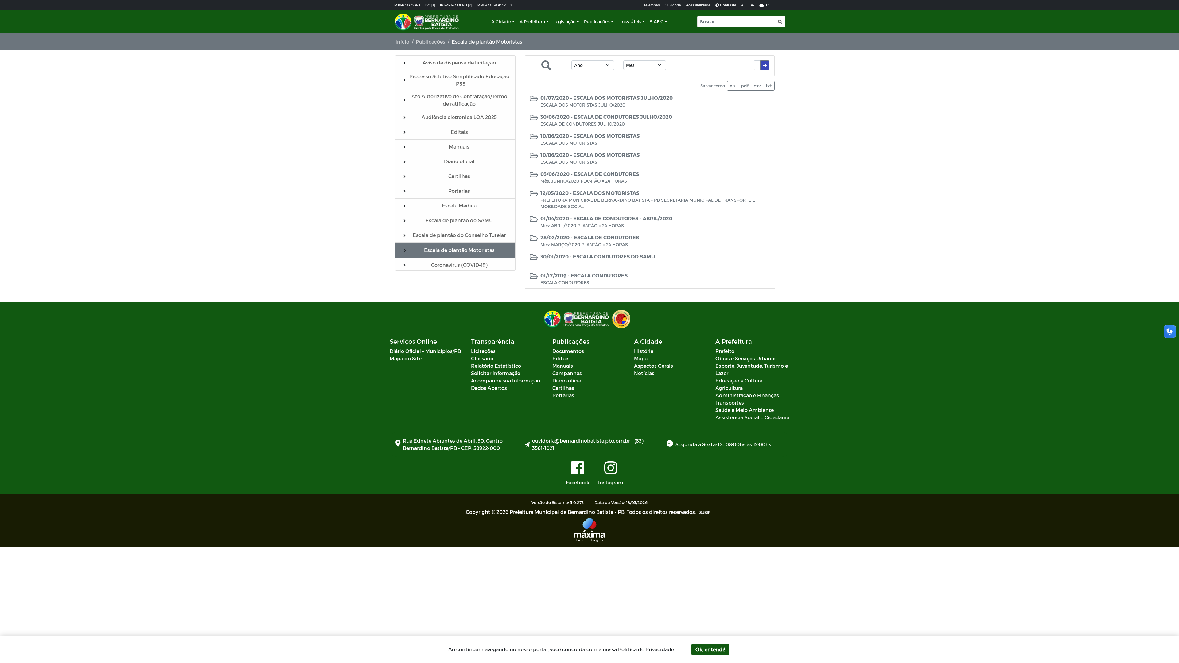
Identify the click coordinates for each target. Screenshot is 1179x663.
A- (752, 5)
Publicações (597, 21)
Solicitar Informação (495, 373)
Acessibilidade (698, 5)
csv (757, 85)
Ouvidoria (673, 5)
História (643, 351)
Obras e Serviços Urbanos (746, 358)
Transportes (729, 402)
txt (769, 85)
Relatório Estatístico (496, 366)
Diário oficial (567, 380)
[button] (780, 22)
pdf (745, 85)
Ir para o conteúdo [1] (414, 5)
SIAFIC (656, 21)
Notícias (644, 373)
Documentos (568, 351)
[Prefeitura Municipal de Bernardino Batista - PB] (427, 22)
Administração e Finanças (747, 395)
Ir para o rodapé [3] (494, 5)
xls (733, 85)
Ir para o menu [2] (456, 5)
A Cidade (501, 21)
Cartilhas (563, 388)
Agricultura (729, 388)
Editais (561, 358)
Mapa (641, 358)
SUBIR (705, 512)
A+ (743, 5)
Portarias (563, 395)
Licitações (483, 351)
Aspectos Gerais (653, 366)
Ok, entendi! (710, 649)
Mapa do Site (406, 358)
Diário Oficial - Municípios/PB (425, 351)
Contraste (727, 5)
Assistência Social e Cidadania (752, 417)
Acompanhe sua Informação (505, 380)
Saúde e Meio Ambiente (744, 410)
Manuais (562, 366)
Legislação (565, 21)
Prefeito (724, 351)
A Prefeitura (532, 21)
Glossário (482, 358)
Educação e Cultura (738, 380)
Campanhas (567, 373)
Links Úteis (629, 21)
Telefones (652, 5)
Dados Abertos (489, 388)
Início (402, 42)
